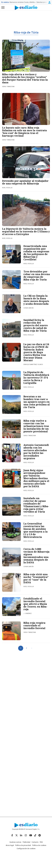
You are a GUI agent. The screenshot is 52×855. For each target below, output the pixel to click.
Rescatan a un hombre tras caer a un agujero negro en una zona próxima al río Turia (36, 402)
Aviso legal (10, 845)
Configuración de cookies (26, 849)
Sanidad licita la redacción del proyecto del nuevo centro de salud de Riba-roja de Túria (35, 325)
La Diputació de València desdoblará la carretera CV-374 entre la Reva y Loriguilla (36, 378)
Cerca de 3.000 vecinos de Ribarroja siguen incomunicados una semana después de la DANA (36, 555)
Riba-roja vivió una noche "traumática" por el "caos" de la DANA (36, 578)
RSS (41, 842)
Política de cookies (39, 845)
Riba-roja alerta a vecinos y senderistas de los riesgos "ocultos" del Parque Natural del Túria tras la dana (25, 78)
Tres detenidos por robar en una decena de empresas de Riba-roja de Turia (36, 275)
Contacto (35, 842)
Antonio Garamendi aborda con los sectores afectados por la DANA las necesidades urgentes (36, 451)
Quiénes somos (15, 842)
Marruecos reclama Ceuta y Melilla (22, 2)
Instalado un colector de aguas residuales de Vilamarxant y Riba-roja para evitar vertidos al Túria (36, 505)
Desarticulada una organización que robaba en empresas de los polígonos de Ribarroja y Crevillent (36, 252)
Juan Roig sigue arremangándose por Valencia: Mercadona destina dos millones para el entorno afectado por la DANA (36, 478)
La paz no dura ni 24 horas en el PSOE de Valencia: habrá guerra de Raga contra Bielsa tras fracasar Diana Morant (36, 352)
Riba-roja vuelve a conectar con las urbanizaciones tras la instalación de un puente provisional (36, 426)
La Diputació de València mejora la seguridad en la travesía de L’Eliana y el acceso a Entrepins (26, 231)
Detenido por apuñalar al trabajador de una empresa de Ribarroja (25, 182)
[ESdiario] (26, 7)
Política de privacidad (23, 845)
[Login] (49, 2)
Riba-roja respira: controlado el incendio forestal (34, 625)
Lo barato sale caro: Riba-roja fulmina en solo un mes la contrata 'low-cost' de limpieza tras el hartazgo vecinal (24, 131)
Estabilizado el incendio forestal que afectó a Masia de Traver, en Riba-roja (35, 604)
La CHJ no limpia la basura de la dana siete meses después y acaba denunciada (36, 299)
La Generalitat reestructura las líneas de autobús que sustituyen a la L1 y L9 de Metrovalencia (35, 530)
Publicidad (26, 842)
